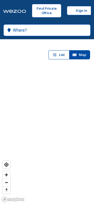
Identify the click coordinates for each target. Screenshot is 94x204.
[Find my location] (6, 164)
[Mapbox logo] (13, 199)
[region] (47, 121)
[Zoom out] (6, 182)
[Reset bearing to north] (6, 190)
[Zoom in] (6, 175)
